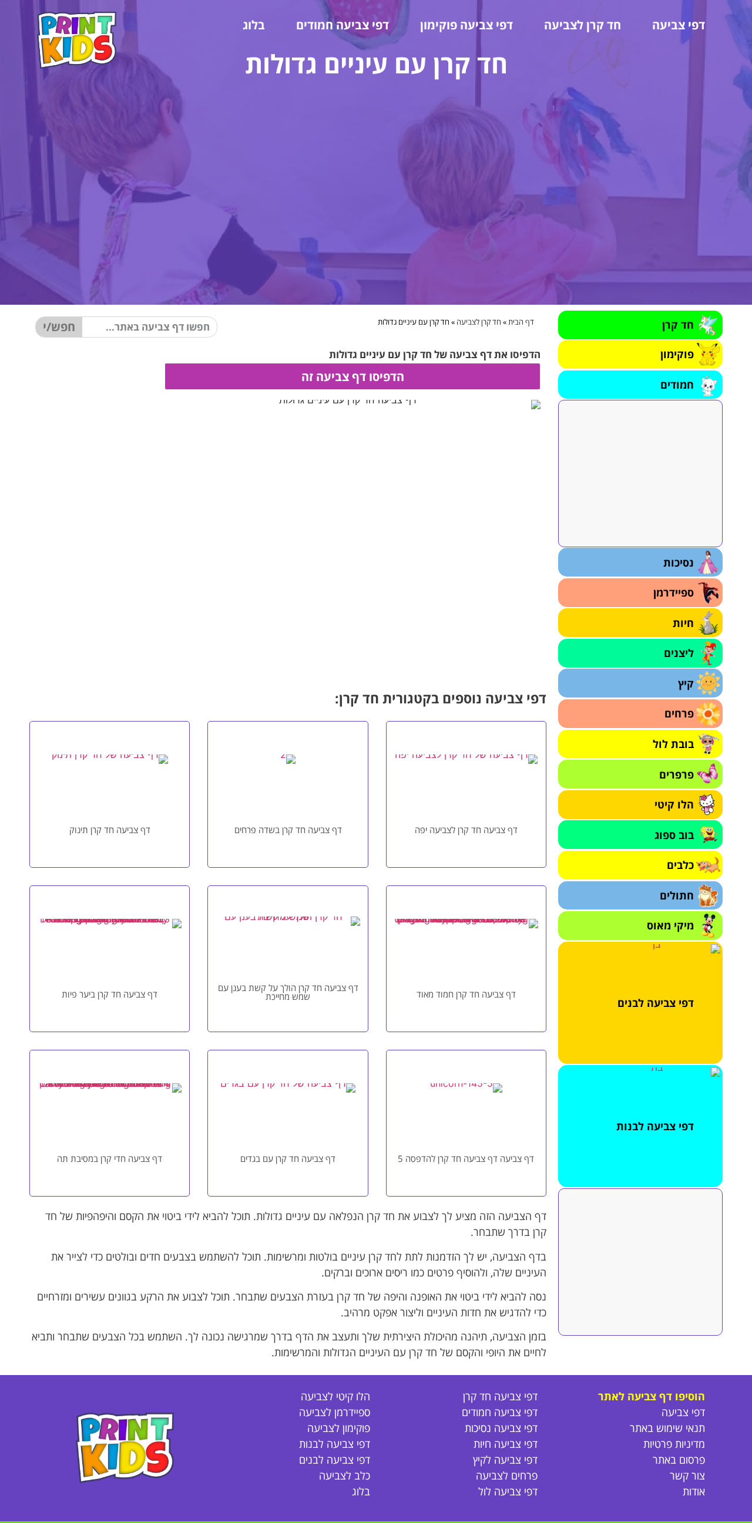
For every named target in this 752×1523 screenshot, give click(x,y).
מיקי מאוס (670, 925)
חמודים (677, 385)
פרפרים (676, 774)
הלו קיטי (674, 804)
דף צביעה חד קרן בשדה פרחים (288, 829)
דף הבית (521, 321)
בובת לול (673, 744)
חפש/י (59, 327)
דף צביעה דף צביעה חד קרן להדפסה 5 (466, 1158)
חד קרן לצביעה (582, 25)
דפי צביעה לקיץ (505, 1460)
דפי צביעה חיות (506, 1444)
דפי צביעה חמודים (342, 25)
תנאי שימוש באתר (667, 1428)
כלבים (680, 865)
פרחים (679, 713)
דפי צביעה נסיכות (501, 1428)
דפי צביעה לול (508, 1491)
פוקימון (677, 354)
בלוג (254, 25)
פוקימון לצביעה (338, 1428)
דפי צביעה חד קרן (500, 1396)
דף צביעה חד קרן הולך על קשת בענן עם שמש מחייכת (288, 992)
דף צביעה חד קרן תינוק (109, 829)
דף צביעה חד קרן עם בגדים (287, 1158)
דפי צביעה (678, 25)
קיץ (686, 683)
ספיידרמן (673, 592)
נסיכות (678, 562)
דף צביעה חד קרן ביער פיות (109, 994)
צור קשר (687, 1475)
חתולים (677, 895)
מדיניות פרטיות (674, 1444)
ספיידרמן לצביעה (334, 1412)
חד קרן (678, 325)
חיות (683, 623)
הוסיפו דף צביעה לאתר (651, 1396)
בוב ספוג (674, 835)
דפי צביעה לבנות (655, 1126)
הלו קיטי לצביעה (335, 1396)
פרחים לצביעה (507, 1475)
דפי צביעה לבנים (655, 1003)
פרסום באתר (679, 1460)
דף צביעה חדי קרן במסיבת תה (109, 1158)
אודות (694, 1491)
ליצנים (679, 653)
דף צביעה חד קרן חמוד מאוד (466, 994)
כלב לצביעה (344, 1475)
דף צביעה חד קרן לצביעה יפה (466, 829)
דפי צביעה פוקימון (466, 25)
